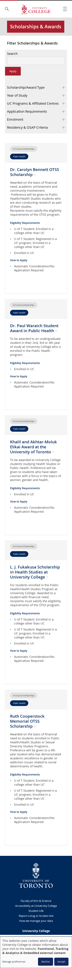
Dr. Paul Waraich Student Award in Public (34, 328)
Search (12, 54)
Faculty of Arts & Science (36, 901)
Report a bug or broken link (36, 916)
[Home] (36, 9)
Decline (45, 961)
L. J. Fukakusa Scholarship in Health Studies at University (35, 572)
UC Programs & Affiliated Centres (33, 103)
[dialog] (36, 952)
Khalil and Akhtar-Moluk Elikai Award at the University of (33, 446)
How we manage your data (36, 921)
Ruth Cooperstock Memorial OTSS (27, 721)
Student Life (36, 911)
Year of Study (17, 95)
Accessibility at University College (36, 906)
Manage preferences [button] (14, 961)
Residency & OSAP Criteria (27, 127)
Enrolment (15, 119)
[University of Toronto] (36, 875)
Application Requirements (27, 111)
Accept (61, 961)
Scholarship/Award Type (26, 87)
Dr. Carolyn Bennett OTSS (34, 172)
